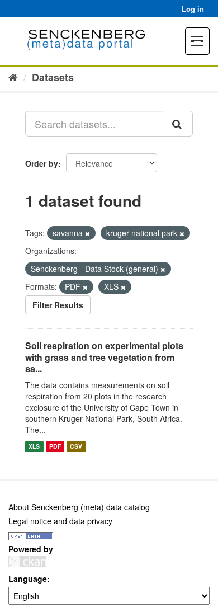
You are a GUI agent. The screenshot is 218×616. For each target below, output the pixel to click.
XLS (34, 446)
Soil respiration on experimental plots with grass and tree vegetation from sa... (104, 357)
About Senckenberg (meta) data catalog (79, 506)
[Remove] (87, 233)
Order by (41, 163)
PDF (55, 446)
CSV (76, 446)
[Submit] (178, 124)
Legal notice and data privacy (60, 520)
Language (27, 578)
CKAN (27, 561)
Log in (193, 8)
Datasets (53, 77)
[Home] (13, 76)
